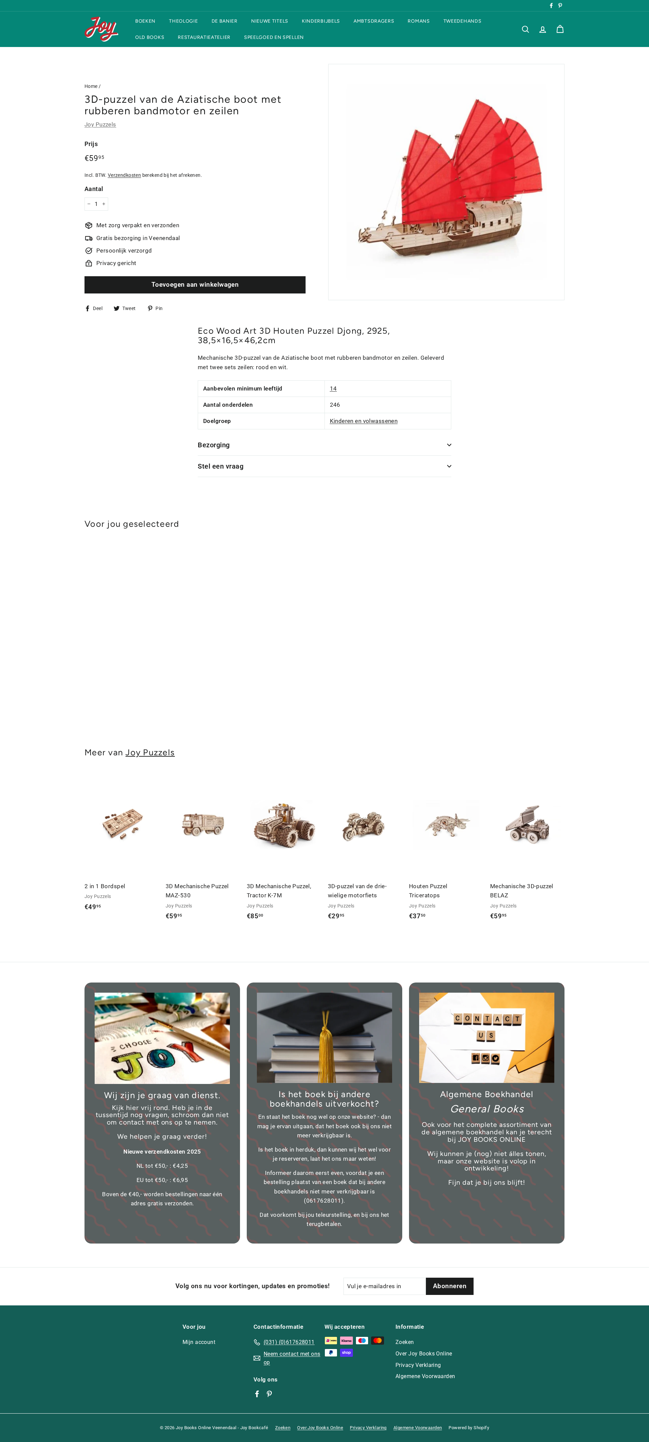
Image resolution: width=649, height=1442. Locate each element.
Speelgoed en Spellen (274, 37)
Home (91, 86)
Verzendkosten (124, 175)
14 (333, 388)
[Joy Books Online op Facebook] (257, 1393)
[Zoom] (446, 182)
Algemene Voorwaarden (425, 1376)
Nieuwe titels (269, 21)
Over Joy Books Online (423, 1353)
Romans (419, 21)
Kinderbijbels (321, 21)
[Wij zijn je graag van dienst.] (162, 1038)
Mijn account (199, 1342)
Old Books (149, 37)
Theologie (183, 21)
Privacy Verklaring (418, 1365)
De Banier (225, 21)
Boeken (145, 21)
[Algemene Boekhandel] (486, 1038)
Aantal (94, 188)
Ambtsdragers (374, 21)
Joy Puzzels (100, 124)
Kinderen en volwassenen (364, 421)
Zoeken (404, 1342)
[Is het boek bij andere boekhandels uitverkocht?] (324, 1038)
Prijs (91, 143)
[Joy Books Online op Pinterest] (269, 1393)
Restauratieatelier (204, 37)
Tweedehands (462, 21)
